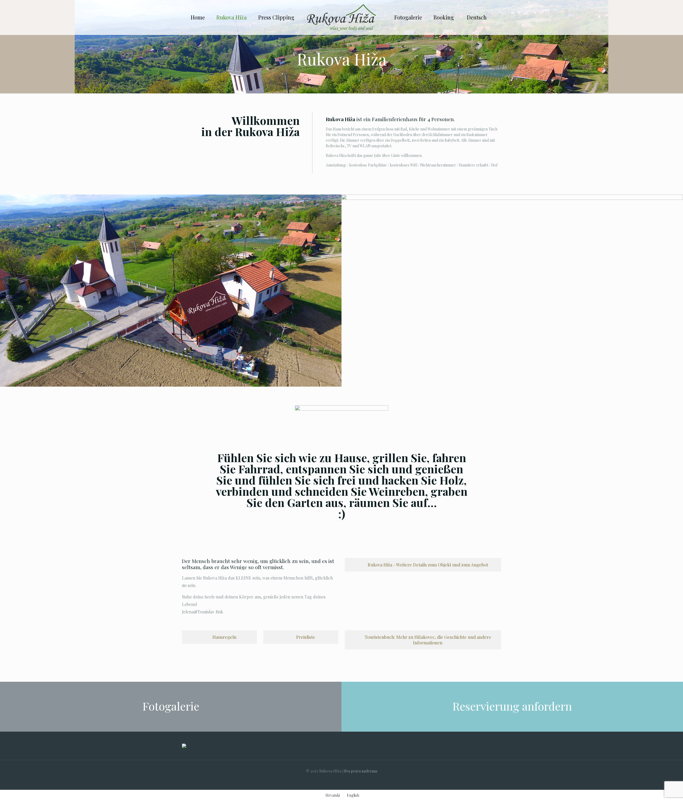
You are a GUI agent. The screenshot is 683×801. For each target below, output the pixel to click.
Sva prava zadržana (360, 771)
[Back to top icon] (657, 790)
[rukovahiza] (341, 17)
